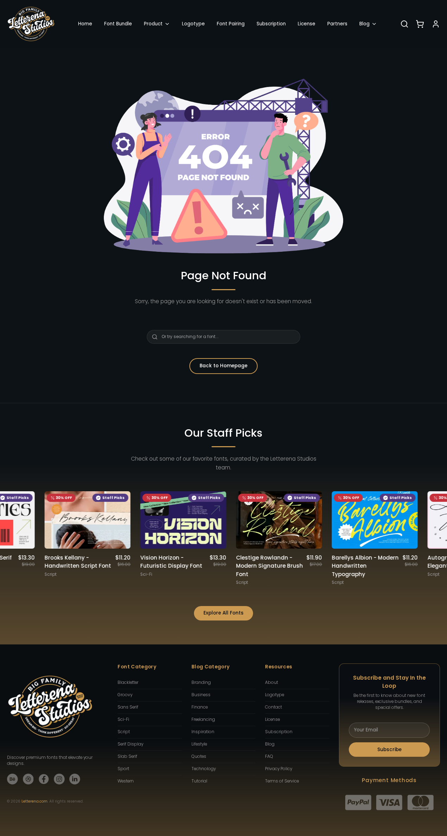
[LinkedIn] (74, 779)
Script (124, 732)
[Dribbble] (28, 779)
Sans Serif (128, 707)
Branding (201, 682)
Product (153, 23)
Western (126, 781)
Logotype (193, 23)
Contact (273, 707)
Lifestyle (199, 744)
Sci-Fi (123, 719)
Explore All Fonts (223, 613)
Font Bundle (118, 23)
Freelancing (203, 719)
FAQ (269, 756)
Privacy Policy (278, 769)
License (306, 23)
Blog (364, 23)
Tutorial (199, 781)
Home (85, 23)
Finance (199, 707)
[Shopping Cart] (420, 24)
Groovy (125, 695)
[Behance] (12, 779)
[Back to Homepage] (31, 24)
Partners (337, 23)
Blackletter (128, 682)
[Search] (404, 24)
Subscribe (389, 749)
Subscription (271, 23)
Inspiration (202, 732)
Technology (203, 769)
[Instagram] (59, 779)
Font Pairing (231, 23)
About (271, 682)
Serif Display (130, 744)
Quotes (198, 756)
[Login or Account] (436, 24)
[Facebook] (43, 779)
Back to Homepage (223, 365)
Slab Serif (127, 756)
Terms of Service (282, 781)
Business (200, 695)
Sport (123, 769)
